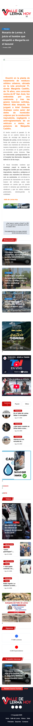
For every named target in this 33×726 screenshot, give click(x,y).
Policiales (6, 29)
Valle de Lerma (9, 544)
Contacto (25, 721)
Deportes (18, 721)
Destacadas (18, 410)
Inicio (7, 718)
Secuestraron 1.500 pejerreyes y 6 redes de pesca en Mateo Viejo (15, 304)
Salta (28, 718)
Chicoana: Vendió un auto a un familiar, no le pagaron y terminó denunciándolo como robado (14, 676)
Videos (17, 522)
